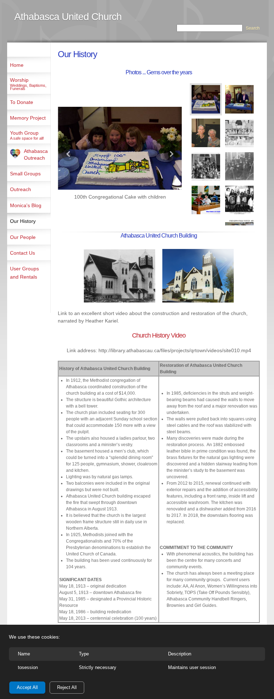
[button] (120, 154)
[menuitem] (29, 65)
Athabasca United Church (68, 16)
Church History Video (159, 335)
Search (253, 28)
